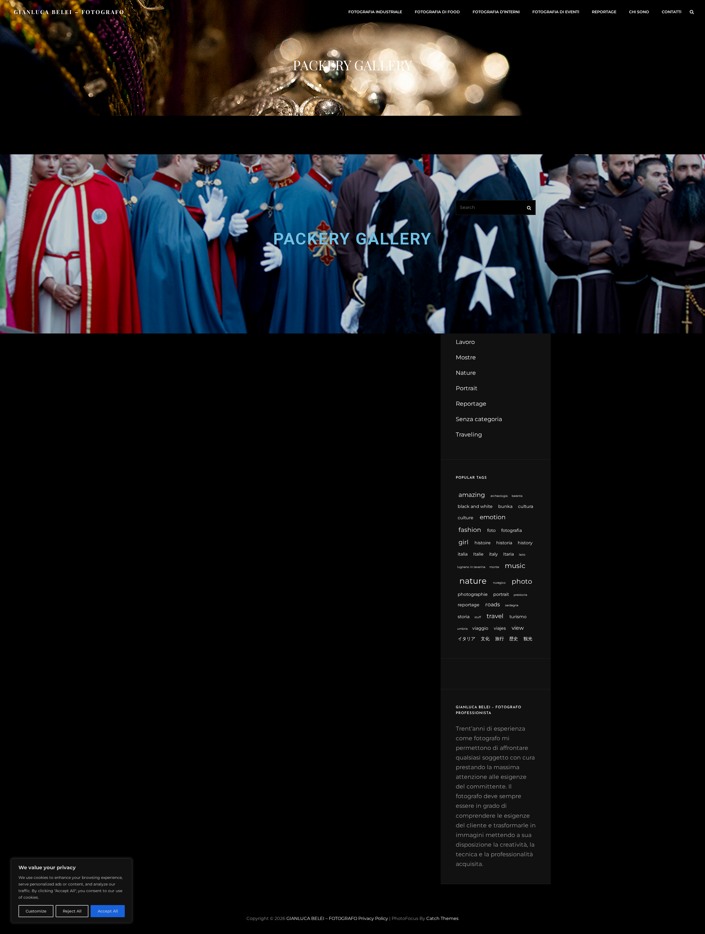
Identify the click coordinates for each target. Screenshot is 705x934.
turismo (518, 616)
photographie (473, 594)
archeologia (499, 496)
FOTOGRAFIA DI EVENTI (555, 11)
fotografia (511, 530)
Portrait (467, 388)
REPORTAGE (604, 11)
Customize (36, 911)
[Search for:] (496, 207)
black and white (475, 506)
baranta (517, 496)
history (525, 542)
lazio (522, 554)
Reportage (471, 403)
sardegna (511, 605)
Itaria (508, 554)
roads (492, 604)
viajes (500, 628)
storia (464, 616)
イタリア (466, 638)
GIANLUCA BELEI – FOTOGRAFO (69, 11)
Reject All (72, 911)
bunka (505, 506)
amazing (472, 495)
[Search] (692, 12)
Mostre (466, 357)
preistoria (520, 595)
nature (473, 581)
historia (504, 542)
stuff (477, 617)
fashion (470, 530)
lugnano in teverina (471, 567)
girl (463, 542)
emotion (493, 517)
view (518, 628)
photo (522, 581)
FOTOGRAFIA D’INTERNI (496, 11)
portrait (501, 594)
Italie (478, 554)
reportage (468, 604)
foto (491, 530)
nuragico (499, 583)
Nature (466, 372)
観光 (528, 638)
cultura (525, 506)
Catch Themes (442, 918)
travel (495, 616)
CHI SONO (639, 11)
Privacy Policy (373, 918)
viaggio (480, 628)
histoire (482, 542)
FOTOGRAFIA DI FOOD (437, 11)
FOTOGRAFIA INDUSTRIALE (375, 11)
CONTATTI (671, 11)
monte (494, 567)
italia (463, 554)
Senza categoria (479, 419)
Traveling (469, 434)
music (515, 565)
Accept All (108, 911)
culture (465, 517)
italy (493, 554)
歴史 (513, 638)
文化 (485, 638)
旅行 (499, 638)
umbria (462, 629)
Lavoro (465, 341)
